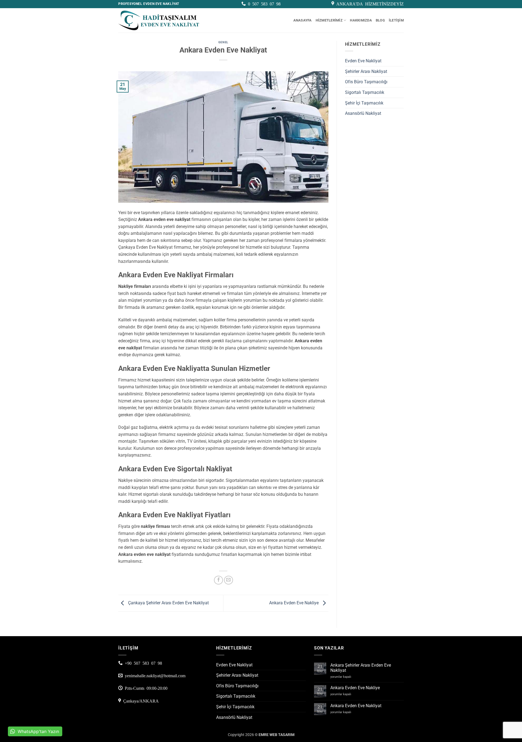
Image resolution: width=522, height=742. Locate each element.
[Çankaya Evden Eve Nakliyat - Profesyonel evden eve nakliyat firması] (159, 20)
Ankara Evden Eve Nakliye (294, 602)
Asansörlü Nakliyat (363, 113)
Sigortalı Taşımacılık (364, 92)
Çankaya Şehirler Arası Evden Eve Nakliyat (168, 602)
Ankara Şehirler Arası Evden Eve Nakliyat (360, 668)
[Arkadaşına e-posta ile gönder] (228, 580)
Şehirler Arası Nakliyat (366, 71)
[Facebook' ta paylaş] (218, 580)
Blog (380, 20)
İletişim (396, 20)
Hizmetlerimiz (329, 20)
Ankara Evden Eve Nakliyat (355, 705)
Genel (223, 42)
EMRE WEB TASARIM (276, 734)
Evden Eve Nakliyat (363, 60)
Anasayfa (302, 20)
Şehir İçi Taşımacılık (364, 103)
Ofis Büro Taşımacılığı (366, 81)
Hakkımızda (361, 20)
